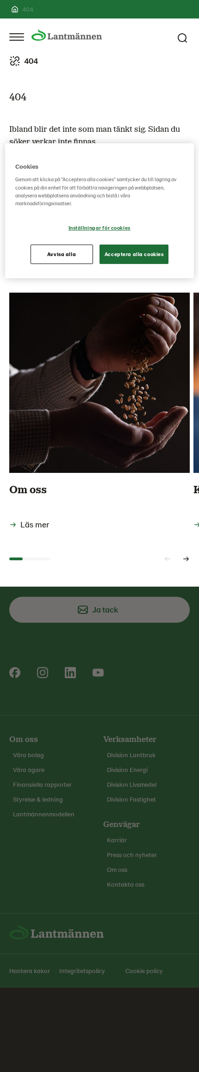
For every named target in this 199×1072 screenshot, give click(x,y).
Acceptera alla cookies (134, 254)
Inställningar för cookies (99, 228)
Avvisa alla (61, 254)
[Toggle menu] (16, 37)
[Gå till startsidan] (66, 35)
